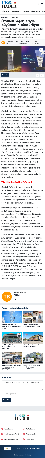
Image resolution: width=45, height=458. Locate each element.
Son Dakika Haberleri (11, 439)
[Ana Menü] (42, 4)
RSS (8, 448)
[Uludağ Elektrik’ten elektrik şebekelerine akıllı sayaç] (12, 317)
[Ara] (39, 4)
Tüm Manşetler (31, 434)
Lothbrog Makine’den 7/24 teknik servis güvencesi (10, 346)
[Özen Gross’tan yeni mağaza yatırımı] (33, 338)
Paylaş (6, 75)
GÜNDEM (5, 11)
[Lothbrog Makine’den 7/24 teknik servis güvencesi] (12, 338)
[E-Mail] (15, 299)
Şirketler (14, 17)
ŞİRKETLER (35, 11)
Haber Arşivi (30, 439)
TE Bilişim (28, 455)
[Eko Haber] (9, 4)
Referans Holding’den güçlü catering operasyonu (31, 367)
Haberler (4, 17)
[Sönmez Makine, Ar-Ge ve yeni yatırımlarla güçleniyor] (12, 358)
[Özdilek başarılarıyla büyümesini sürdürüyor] (22, 59)
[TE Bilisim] (7, 296)
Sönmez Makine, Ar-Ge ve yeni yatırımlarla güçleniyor (11, 367)
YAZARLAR (16, 11)
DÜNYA (26, 11)
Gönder (6, 400)
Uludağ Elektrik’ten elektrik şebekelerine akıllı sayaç (11, 326)
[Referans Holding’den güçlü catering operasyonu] (33, 358)
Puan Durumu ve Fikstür (11, 434)
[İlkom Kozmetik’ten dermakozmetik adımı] (33, 317)
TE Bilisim (17, 295)
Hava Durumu (8, 429)
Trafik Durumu (30, 429)
